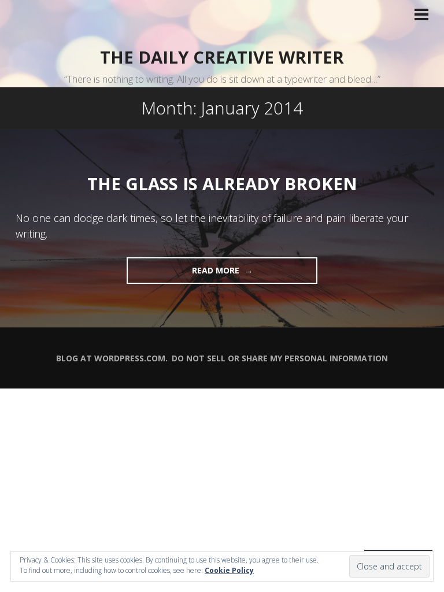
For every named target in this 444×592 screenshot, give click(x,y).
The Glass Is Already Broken (222, 183)
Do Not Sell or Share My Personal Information (280, 358)
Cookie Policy (229, 570)
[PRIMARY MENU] (421, 16)
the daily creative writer (222, 57)
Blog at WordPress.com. (112, 358)
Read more (184, 274)
